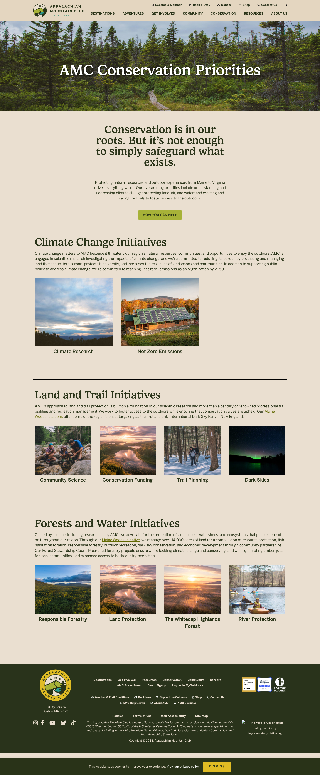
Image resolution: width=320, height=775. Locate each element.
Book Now (144, 697)
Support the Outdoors (173, 697)
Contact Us (268, 5)
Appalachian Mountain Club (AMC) (58, 11)
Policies (117, 716)
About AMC (161, 703)
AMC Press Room (129, 685)
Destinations (102, 680)
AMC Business (186, 703)
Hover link (74, 318)
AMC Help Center (134, 703)
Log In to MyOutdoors (187, 685)
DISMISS (217, 766)
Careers (215, 680)
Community (196, 680)
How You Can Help (160, 215)
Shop (246, 5)
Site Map (201, 716)
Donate (226, 5)
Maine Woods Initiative (121, 540)
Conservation (172, 680)
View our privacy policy (183, 766)
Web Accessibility (173, 716)
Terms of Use (142, 716)
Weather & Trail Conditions (111, 697)
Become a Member (168, 5)
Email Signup (157, 685)
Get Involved (127, 680)
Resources (149, 680)
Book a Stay (201, 5)
